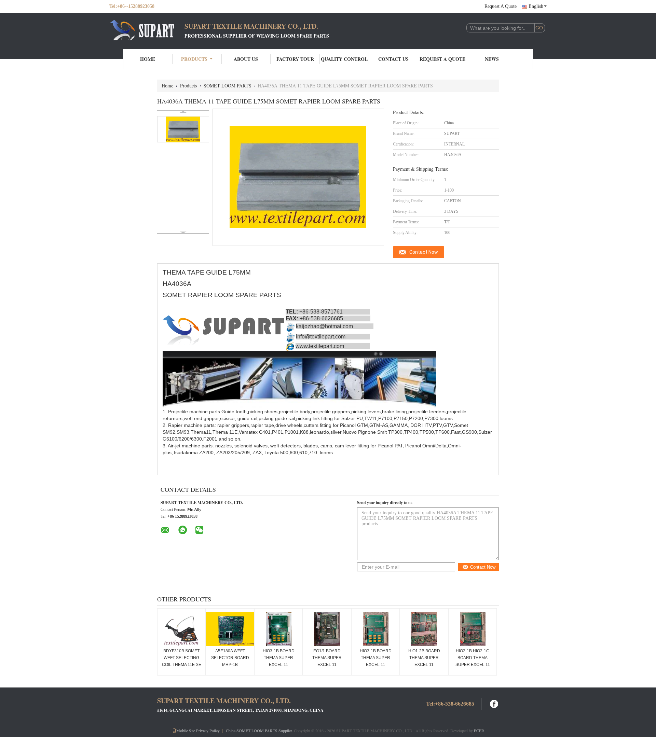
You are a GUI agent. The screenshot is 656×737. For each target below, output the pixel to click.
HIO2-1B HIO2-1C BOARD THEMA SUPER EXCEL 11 (472, 658)
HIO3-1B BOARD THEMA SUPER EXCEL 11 (279, 658)
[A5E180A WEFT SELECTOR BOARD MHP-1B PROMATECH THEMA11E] (230, 629)
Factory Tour (295, 58)
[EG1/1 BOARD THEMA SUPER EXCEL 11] (327, 629)
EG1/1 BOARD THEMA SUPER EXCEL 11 (327, 658)
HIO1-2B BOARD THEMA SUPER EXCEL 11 (424, 658)
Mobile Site (185, 730)
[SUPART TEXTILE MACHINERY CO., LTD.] (146, 30)
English (536, 6)
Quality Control (344, 58)
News (492, 58)
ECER (479, 730)
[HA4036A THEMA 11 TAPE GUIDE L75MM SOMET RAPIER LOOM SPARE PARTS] (183, 129)
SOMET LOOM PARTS (227, 85)
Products (194, 58)
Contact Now (423, 252)
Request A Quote (500, 6)
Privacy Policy (208, 730)
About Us (246, 58)
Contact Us (393, 58)
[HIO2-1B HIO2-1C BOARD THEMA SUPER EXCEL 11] (472, 629)
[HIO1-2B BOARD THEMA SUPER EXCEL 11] (424, 629)
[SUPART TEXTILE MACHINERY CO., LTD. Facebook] (494, 703)
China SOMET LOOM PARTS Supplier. (260, 730)
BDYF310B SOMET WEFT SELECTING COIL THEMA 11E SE (181, 658)
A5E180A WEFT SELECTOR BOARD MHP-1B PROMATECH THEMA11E (230, 665)
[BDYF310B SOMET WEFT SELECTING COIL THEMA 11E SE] (181, 629)
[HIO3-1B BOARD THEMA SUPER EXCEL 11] (278, 629)
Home (147, 58)
